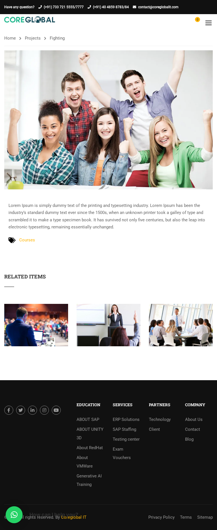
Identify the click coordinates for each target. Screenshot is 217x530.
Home (10, 38)
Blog (189, 439)
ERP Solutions (126, 419)
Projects (33, 38)
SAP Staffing (124, 429)
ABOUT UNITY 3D (90, 433)
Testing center (126, 439)
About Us (194, 419)
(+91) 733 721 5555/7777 (64, 7)
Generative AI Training (89, 480)
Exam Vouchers (122, 453)
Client (154, 429)
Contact (192, 429)
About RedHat (90, 447)
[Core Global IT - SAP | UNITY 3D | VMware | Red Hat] (29, 22)
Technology (160, 419)
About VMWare (85, 462)
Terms (186, 517)
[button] (14, 514)
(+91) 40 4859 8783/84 (111, 7)
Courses (27, 240)
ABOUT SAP (88, 419)
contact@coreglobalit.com (158, 7)
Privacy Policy (161, 517)
